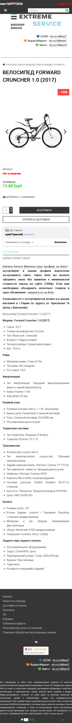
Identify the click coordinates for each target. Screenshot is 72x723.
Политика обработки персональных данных (29, 632)
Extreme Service (56, 714)
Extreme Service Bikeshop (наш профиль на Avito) (35, 266)
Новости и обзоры (14, 601)
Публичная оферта (14, 623)
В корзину (44, 210)
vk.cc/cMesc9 (58, 45)
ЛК (4, 614)
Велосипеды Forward (50, 64)
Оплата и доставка (36, 219)
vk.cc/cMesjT (58, 36)
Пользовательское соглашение (22, 628)
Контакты (8, 610)
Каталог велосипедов (21, 64)
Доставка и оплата (14, 605)
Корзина (8, 619)
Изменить (29, 234)
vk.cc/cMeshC (58, 40)
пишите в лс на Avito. (41, 292)
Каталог (8, 596)
